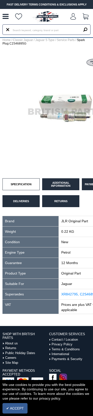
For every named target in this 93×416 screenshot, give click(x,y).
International (60, 354)
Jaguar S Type (45, 40)
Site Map (11, 363)
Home (6, 40)
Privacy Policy (62, 344)
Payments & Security (67, 359)
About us (11, 343)
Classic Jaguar (23, 40)
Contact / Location (65, 339)
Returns (10, 348)
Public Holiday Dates (20, 353)
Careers (10, 358)
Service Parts (66, 40)
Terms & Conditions (66, 349)
